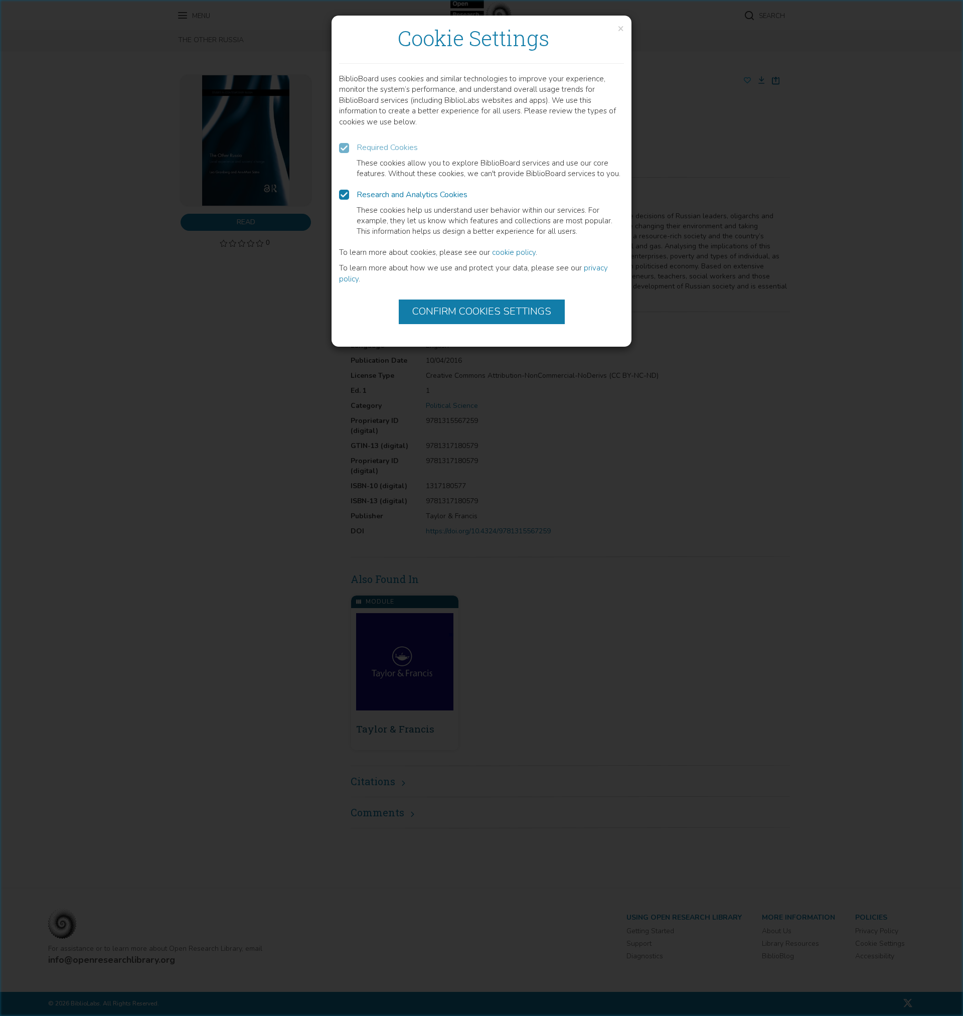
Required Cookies (387, 147)
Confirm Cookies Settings (481, 311)
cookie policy (514, 252)
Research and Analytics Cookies (412, 194)
